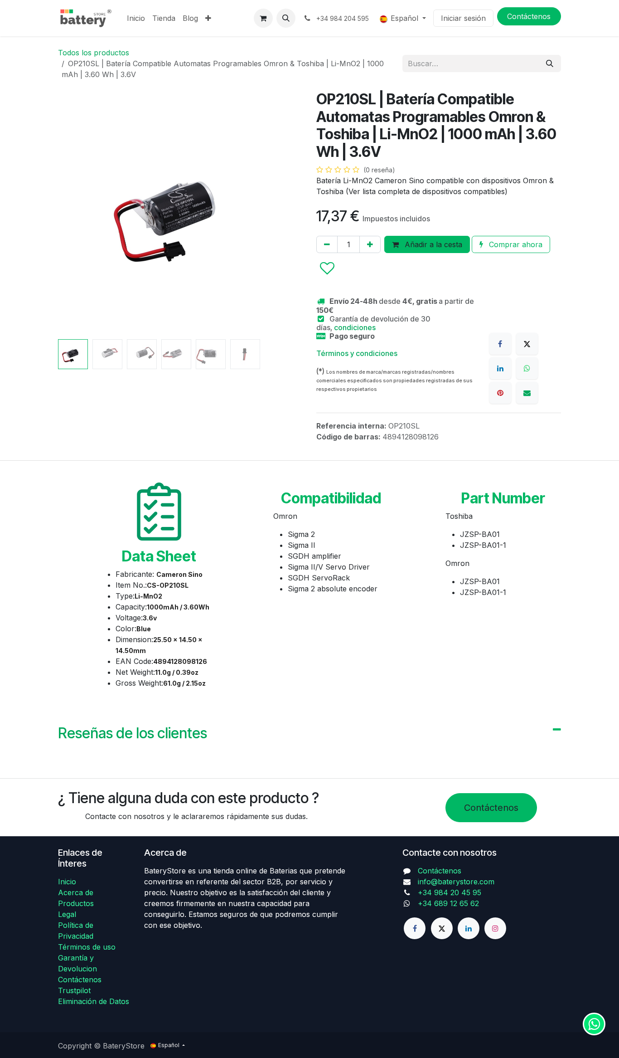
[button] (285, 18)
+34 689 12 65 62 (448, 903)
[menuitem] (136, 18)
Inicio (67, 881)
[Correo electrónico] (527, 393)
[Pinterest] (500, 393)
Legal (67, 914)
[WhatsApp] (527, 368)
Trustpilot (74, 990)
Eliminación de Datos (93, 1001)
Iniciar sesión (463, 18)
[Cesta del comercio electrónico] (263, 18)
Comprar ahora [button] (514, 244)
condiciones (355, 327)
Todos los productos (93, 52)
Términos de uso (87, 946)
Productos (76, 903)
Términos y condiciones (356, 353)
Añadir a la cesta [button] (432, 244)
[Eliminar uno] (327, 244)
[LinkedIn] (500, 368)
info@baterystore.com (456, 881)
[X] (527, 344)
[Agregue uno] (370, 244)
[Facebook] (500, 344)
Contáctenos (491, 807)
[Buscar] (549, 63)
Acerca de (75, 892)
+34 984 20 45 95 (449, 892)
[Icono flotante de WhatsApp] (594, 1024)
